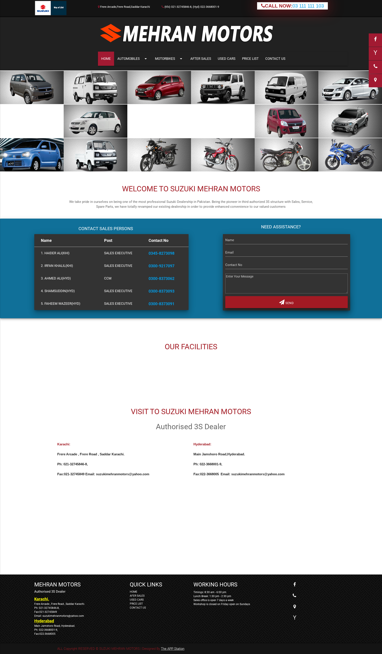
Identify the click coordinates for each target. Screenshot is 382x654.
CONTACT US (275, 59)
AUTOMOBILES (132, 58)
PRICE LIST (250, 59)
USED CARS (226, 59)
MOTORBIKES (169, 58)
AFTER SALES (200, 59)
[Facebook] (294, 584)
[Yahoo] (294, 617)
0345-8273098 (161, 253)
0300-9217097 (161, 266)
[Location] (294, 606)
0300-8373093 (161, 291)
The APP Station (172, 649)
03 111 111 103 (308, 6)
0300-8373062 (161, 278)
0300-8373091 (161, 303)
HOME (106, 59)
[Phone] (294, 595)
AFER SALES (137, 595)
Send (289, 303)
